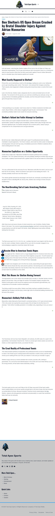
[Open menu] (38, 4)
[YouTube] (32, 11)
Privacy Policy (33, 512)
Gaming (6, 479)
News (5, 483)
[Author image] (3, 33)
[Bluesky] (29, 11)
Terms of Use (49, 512)
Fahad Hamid (8, 33)
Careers (6, 497)
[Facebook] (23, 11)
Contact (6, 495)
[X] (26, 11)
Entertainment (7, 481)
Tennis (3, 19)
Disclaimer (41, 512)
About (5, 493)
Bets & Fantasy (8, 477)
